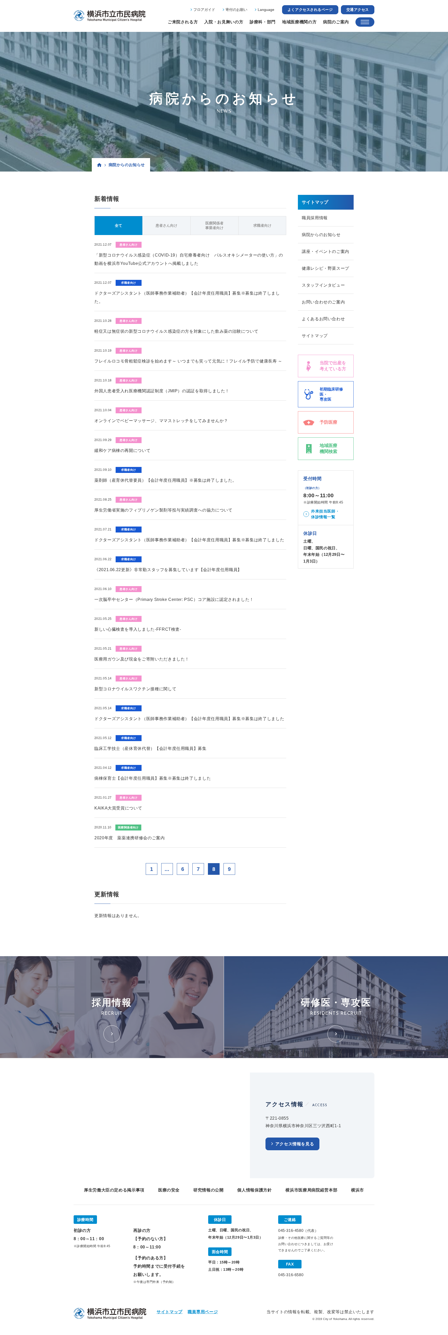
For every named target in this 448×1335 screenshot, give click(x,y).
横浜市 (357, 1190)
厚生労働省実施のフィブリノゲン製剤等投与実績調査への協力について (163, 510)
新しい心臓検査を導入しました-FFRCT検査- (137, 629)
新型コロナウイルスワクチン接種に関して (135, 689)
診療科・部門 (263, 22)
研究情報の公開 (208, 1190)
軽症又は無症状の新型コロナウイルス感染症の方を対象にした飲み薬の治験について (176, 331)
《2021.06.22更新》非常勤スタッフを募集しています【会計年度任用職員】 (168, 569)
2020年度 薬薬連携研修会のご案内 (129, 838)
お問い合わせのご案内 (323, 302)
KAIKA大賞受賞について (118, 808)
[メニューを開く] (364, 22)
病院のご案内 (336, 22)
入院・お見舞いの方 (223, 22)
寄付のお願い (236, 10)
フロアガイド (204, 10)
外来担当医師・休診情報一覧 (325, 514)
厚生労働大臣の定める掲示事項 (114, 1190)
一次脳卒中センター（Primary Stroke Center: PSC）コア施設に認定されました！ (174, 599)
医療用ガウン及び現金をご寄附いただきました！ (141, 659)
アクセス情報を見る (294, 1144)
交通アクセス (357, 10)
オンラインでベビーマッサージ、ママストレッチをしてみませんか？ (161, 420)
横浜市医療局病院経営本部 (311, 1190)
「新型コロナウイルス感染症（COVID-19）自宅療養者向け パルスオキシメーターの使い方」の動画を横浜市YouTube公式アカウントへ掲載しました (188, 259)
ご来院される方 (183, 22)
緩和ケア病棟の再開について (122, 450)
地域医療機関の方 (299, 22)
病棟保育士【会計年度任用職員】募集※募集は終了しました (152, 778)
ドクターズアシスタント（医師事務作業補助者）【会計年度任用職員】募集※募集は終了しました (189, 540)
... (167, 869)
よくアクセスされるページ (310, 10)
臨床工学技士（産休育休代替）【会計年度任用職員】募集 (150, 748)
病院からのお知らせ (321, 234)
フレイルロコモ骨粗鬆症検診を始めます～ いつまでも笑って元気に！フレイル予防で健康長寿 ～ (188, 361)
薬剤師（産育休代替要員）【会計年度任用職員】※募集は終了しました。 (165, 480)
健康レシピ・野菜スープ (325, 268)
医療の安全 (169, 1190)
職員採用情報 (315, 218)
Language (266, 10)
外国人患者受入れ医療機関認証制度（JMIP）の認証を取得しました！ (161, 391)
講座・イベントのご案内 (325, 251)
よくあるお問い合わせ (323, 319)
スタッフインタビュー (323, 285)
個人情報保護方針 (254, 1190)
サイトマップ (315, 335)
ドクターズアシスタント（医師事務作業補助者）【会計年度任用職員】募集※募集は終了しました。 (187, 297)
